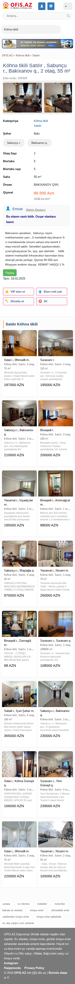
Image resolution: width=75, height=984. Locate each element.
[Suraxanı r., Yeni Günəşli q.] (55, 756)
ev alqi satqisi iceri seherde (18, 923)
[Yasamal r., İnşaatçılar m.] (19, 475)
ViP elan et (18, 291)
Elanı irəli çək (53, 291)
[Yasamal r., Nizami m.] (55, 546)
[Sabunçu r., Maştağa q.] (19, 546)
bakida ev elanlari (12, 910)
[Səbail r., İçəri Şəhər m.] (19, 686)
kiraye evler (37, 910)
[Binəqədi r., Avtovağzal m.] (55, 475)
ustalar (6, 903)
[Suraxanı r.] (55, 335)
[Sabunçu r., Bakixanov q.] (19, 405)
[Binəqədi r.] (55, 405)
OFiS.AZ (7, 55)
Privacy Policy (34, 968)
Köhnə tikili (22, 55)
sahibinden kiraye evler (15, 916)
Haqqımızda (12, 968)
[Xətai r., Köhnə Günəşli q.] (19, 756)
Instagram (11, 963)
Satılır (36, 55)
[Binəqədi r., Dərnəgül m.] (19, 616)
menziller (60, 903)
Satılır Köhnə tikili (22, 324)
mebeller (42, 903)
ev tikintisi (24, 903)
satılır (24, 246)
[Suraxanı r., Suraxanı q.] (55, 616)
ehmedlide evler (60, 910)
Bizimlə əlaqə (58, 972)
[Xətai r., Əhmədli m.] (19, 335)
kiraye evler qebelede (49, 916)
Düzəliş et (17, 301)
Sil (45, 301)
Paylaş (10, 272)
